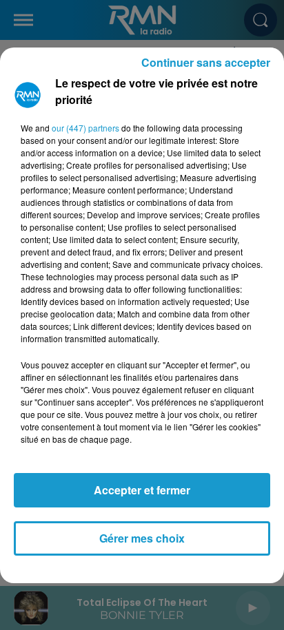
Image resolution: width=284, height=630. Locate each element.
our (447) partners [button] (85, 128)
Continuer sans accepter (205, 62)
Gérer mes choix (142, 538)
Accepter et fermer (142, 490)
